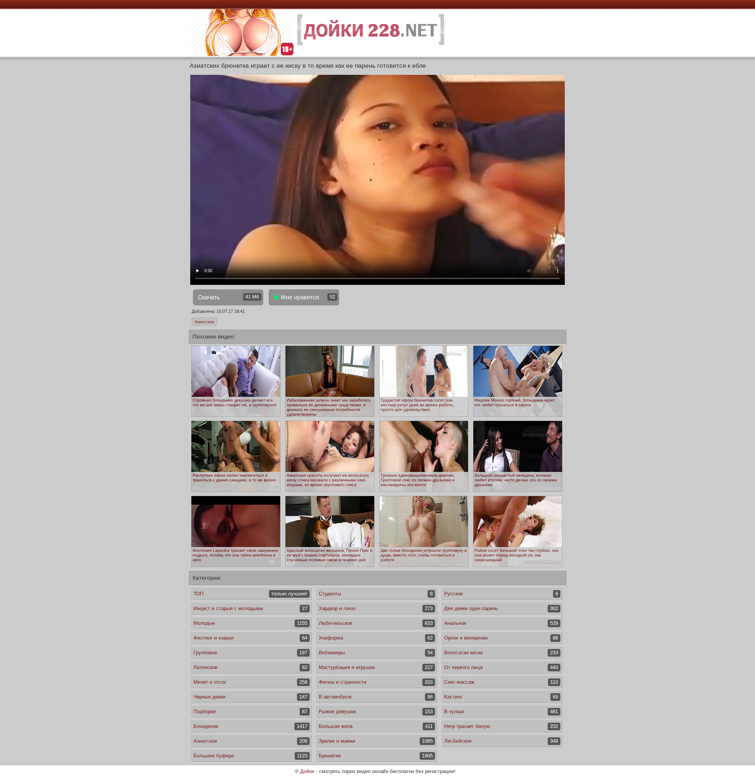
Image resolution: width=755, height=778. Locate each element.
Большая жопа (376, 726)
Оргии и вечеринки (501, 638)
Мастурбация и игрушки (376, 667)
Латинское (250, 667)
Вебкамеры (376, 652)
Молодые (250, 623)
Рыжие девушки (376, 711)
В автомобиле (376, 697)
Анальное (501, 623)
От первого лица (501, 667)
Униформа (376, 638)
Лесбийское (501, 741)
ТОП (250, 594)
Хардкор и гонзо (376, 608)
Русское (501, 594)
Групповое (250, 652)
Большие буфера (250, 756)
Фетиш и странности (376, 682)
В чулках (501, 711)
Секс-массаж (501, 682)
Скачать (228, 297)
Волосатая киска (501, 652)
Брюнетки (376, 756)
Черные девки (250, 697)
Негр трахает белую (501, 726)
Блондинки (250, 726)
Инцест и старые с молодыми (250, 608)
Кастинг (501, 697)
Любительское (376, 623)
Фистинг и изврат (250, 638)
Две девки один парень (501, 608)
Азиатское (204, 321)
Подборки (250, 711)
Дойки (307, 771)
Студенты (376, 594)
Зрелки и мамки (376, 741)
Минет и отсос (250, 682)
